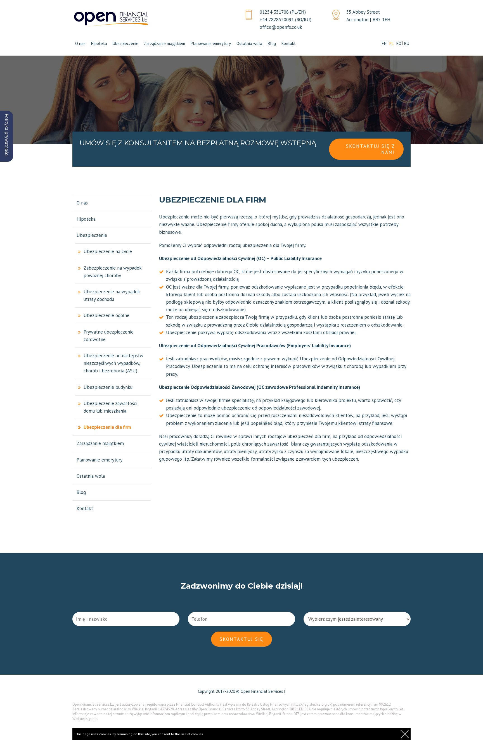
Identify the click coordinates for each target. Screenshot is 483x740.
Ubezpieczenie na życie (108, 251)
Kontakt (288, 43)
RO (398, 43)
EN (384, 43)
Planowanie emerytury (211, 43)
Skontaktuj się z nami (370, 149)
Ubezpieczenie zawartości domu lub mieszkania (110, 407)
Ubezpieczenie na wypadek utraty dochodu (112, 295)
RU (406, 43)
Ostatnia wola (249, 43)
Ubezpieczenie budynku (108, 387)
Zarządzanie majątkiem (164, 43)
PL (391, 43)
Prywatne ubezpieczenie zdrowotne (109, 335)
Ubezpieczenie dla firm (107, 427)
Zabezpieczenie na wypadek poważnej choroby (113, 272)
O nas (80, 43)
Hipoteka (99, 43)
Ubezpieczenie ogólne (106, 315)
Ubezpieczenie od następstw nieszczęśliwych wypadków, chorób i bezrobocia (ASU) (113, 363)
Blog (272, 43)
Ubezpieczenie (125, 43)
